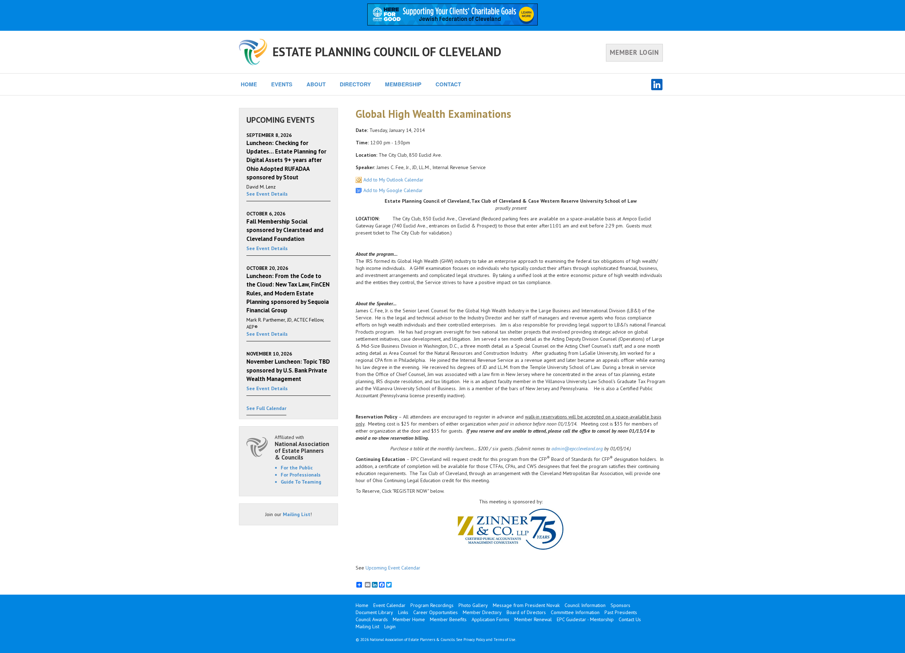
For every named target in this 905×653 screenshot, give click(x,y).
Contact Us (630, 619)
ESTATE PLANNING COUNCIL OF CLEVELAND (387, 51)
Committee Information (575, 612)
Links (403, 612)
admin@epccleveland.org (577, 448)
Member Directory (482, 612)
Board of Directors (526, 612)
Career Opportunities (435, 612)
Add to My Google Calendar (393, 190)
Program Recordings (432, 605)
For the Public (297, 467)
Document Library (374, 612)
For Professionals (301, 475)
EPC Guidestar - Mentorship (585, 619)
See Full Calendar (266, 408)
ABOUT (316, 84)
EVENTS (281, 84)
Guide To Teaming (301, 482)
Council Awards (372, 619)
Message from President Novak (526, 605)
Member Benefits (448, 619)
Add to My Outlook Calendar (393, 180)
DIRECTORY (355, 84)
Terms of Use (504, 639)
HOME (249, 84)
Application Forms (490, 619)
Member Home (409, 619)
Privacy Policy (474, 639)
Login (390, 626)
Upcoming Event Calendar (393, 568)
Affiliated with (302, 447)
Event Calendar (389, 605)
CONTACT (448, 84)
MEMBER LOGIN (634, 52)
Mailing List (296, 514)
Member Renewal (533, 619)
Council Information (585, 605)
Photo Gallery (473, 605)
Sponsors (620, 605)
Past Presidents (621, 612)
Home (362, 605)
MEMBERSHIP (403, 84)
